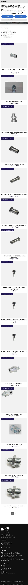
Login (3, 565)
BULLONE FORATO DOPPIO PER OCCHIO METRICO (14, 256)
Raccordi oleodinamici (9, 31)
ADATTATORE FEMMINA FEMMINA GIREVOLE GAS (14, 70)
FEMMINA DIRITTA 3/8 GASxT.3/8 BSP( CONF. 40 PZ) (14, 288)
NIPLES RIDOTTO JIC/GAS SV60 (14, 475)
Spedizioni (4, 569)
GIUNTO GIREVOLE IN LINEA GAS (14, 383)
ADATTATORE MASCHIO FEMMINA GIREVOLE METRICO (14, 133)
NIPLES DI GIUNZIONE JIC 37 (14, 444)
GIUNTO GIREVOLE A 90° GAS (14, 414)
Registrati (4, 566)
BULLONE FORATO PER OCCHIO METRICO (14, 225)
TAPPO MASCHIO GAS (7, 560)
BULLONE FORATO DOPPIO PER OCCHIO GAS (14, 194)
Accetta (20, 16)
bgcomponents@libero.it (9, 537)
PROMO (5, 35)
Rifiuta (7, 16)
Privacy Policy (5, 572)
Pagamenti (4, 571)
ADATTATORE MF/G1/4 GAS (14, 101)
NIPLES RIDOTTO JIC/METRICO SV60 (14, 506)
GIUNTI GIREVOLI (7, 37)
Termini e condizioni (6, 568)
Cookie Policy (5, 573)
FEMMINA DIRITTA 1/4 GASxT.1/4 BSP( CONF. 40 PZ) (14, 352)
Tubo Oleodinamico (8, 34)
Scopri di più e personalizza (14, 19)
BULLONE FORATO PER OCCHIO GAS (14, 164)
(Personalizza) (11, 573)
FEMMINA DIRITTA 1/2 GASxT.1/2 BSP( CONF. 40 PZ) (14, 320)
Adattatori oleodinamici (9, 32)
